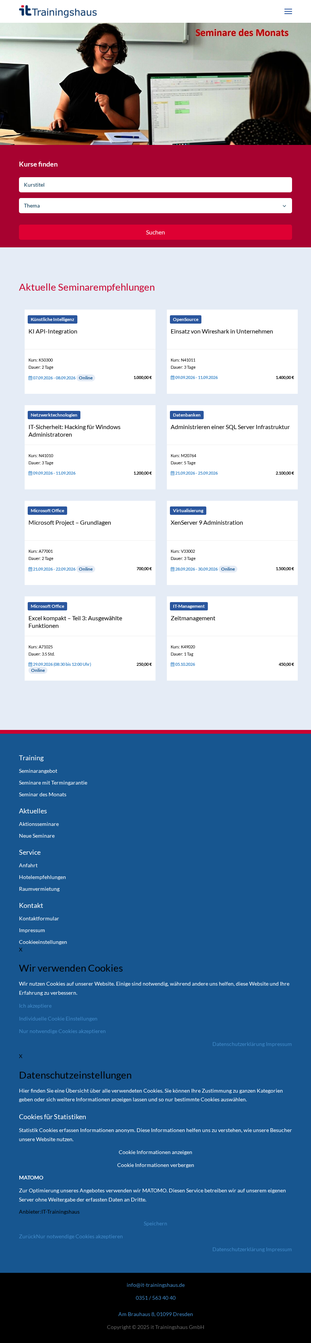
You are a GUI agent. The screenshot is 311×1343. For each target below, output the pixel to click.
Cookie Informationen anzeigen (155, 1152)
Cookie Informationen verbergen (155, 1165)
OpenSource (185, 319)
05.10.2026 (184, 664)
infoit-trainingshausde (156, 1285)
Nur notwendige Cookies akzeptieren (79, 1236)
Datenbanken (187, 415)
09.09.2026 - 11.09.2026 (196, 377)
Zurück (27, 1236)
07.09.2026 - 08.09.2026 (62, 377)
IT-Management (189, 606)
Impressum (279, 1044)
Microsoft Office (47, 510)
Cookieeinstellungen (43, 942)
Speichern (155, 1223)
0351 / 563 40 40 (156, 1297)
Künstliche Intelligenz (52, 319)
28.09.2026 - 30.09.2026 (204, 568)
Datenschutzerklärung (238, 1044)
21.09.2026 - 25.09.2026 (196, 472)
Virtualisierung (188, 510)
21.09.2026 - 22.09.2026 (62, 568)
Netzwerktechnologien (54, 415)
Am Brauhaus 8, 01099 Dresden (155, 1314)
